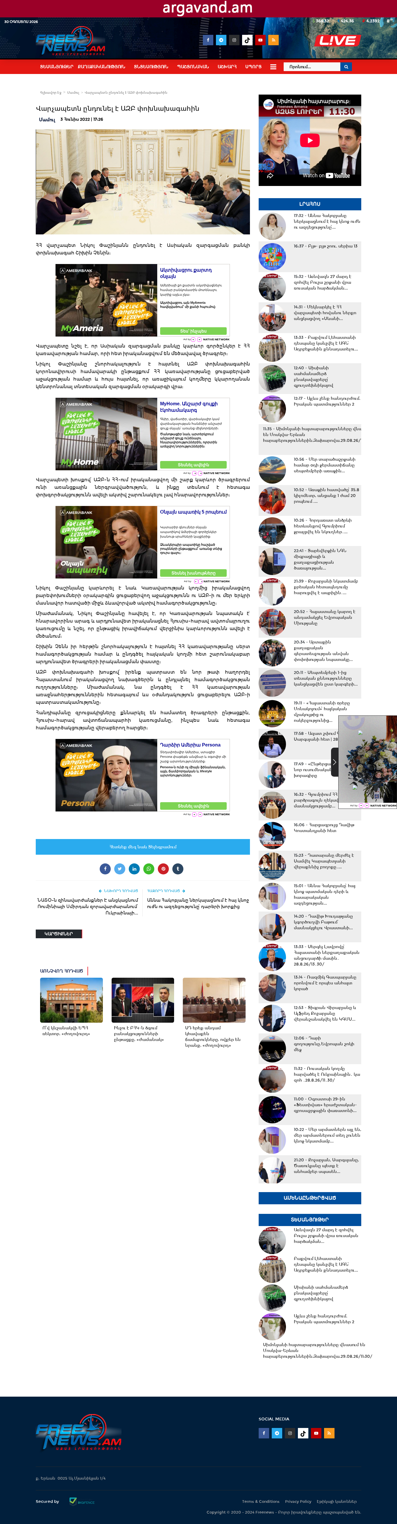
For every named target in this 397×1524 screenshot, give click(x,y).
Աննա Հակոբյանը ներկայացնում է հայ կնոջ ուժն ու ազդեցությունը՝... (327, 221)
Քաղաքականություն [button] (101, 66)
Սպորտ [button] (253, 66)
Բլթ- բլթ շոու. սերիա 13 (325, 246)
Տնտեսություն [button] (151, 66)
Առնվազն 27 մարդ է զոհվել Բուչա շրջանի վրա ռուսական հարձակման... (322, 282)
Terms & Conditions (261, 1501)
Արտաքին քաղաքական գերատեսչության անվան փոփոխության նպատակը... (323, 650)
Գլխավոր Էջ (50, 93)
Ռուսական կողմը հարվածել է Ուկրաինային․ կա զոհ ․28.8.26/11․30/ (327, 1074)
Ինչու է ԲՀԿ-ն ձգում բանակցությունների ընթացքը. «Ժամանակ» (139, 1033)
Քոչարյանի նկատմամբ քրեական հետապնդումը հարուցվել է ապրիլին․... (326, 586)
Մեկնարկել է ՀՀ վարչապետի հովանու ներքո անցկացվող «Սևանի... (325, 312)
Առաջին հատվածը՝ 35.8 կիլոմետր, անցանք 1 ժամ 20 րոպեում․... (326, 495)
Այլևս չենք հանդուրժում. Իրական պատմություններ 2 (327, 401)
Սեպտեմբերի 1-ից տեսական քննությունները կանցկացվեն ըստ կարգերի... (326, 678)
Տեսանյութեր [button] (57, 66)
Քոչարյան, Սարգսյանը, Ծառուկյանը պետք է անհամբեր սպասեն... (326, 1165)
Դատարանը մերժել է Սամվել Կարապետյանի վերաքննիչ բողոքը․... (324, 861)
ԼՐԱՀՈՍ (310, 204)
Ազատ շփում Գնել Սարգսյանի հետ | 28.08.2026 (325, 736)
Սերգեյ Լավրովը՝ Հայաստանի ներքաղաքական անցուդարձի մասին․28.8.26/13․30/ (327, 955)
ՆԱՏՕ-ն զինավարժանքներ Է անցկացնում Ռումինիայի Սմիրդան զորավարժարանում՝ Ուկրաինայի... (87, 906)
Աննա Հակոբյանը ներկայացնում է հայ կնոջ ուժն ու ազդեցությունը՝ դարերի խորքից (198, 903)
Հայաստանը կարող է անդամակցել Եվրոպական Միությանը (324, 617)
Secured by (48, 1501)
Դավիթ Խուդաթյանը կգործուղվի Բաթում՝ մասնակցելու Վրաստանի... (323, 922)
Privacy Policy (298, 1501)
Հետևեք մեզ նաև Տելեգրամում (142, 846)
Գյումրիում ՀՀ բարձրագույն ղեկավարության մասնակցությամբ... (327, 800)
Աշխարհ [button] (227, 66)
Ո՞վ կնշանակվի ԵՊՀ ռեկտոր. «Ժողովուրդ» (66, 1030)
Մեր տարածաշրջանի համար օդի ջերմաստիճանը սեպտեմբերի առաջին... (324, 465)
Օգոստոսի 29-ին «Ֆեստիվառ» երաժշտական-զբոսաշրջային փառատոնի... (325, 1104)
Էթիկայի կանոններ (337, 1501)
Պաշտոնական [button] (193, 66)
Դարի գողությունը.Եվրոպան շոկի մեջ (324, 1043)
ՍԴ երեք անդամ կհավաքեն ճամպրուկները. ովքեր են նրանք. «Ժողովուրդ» (213, 1036)
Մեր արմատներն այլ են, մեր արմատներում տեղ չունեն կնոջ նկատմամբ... (327, 1135)
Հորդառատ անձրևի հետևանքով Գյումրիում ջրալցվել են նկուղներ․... (323, 526)
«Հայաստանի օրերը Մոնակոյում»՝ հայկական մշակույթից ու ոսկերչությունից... (322, 711)
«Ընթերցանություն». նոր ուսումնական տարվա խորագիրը (323, 769)
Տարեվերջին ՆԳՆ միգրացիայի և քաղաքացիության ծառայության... (320, 559)
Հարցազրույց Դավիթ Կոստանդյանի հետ (324, 827)
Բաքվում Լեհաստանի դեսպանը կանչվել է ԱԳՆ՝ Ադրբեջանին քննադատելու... (326, 343)
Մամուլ (73, 93)
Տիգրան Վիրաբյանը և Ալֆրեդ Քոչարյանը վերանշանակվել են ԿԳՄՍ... (325, 1013)
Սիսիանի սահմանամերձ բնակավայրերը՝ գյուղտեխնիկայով (313, 376)
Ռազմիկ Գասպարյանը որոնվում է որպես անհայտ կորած (325, 983)
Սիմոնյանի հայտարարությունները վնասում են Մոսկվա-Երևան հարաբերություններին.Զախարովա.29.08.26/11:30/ (317, 434)
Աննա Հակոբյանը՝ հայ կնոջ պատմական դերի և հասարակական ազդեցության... (324, 894)
